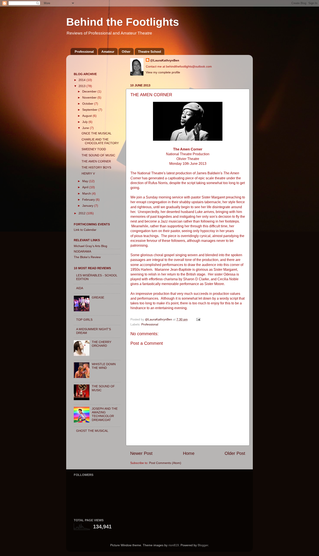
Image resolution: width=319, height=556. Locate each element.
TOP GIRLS (84, 319)
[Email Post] (198, 319)
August (87, 115)
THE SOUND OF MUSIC (98, 155)
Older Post (235, 453)
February (89, 199)
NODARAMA (82, 251)
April (85, 187)
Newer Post (141, 453)
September (90, 109)
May (85, 181)
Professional (84, 51)
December (89, 91)
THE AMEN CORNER (96, 161)
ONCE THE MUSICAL (97, 133)
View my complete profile (163, 72)
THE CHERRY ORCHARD (101, 343)
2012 (82, 213)
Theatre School (149, 51)
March (87, 193)
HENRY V (88, 173)
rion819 (173, 545)
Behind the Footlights (122, 22)
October (88, 103)
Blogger (203, 545)
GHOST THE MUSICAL (92, 430)
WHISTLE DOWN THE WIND (104, 366)
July (85, 122)
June (86, 128)
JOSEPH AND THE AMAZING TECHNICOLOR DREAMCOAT (105, 414)
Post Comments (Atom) (165, 463)
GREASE (98, 297)
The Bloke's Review (87, 257)
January (88, 205)
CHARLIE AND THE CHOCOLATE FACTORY (100, 141)
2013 (82, 86)
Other (126, 51)
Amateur (107, 51)
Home (188, 453)
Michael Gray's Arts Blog (90, 246)
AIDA (79, 288)
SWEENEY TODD (94, 149)
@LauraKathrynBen (164, 60)
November (89, 97)
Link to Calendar (85, 229)
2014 (82, 80)
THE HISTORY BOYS (96, 167)
